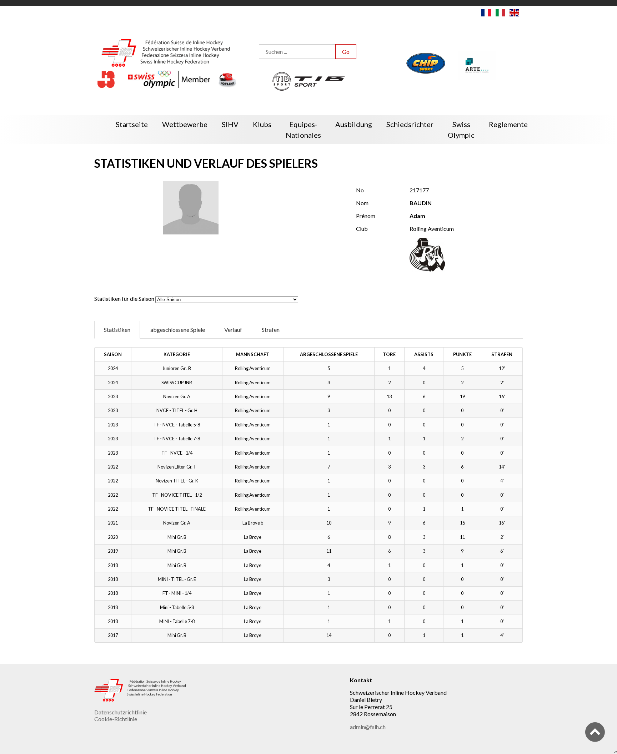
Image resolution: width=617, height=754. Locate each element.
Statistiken (117, 329)
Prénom (365, 215)
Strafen (271, 329)
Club (362, 228)
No (360, 190)
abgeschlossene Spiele (177, 329)
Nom (362, 202)
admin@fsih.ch (368, 726)
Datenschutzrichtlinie (120, 712)
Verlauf (233, 329)
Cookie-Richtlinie (115, 718)
